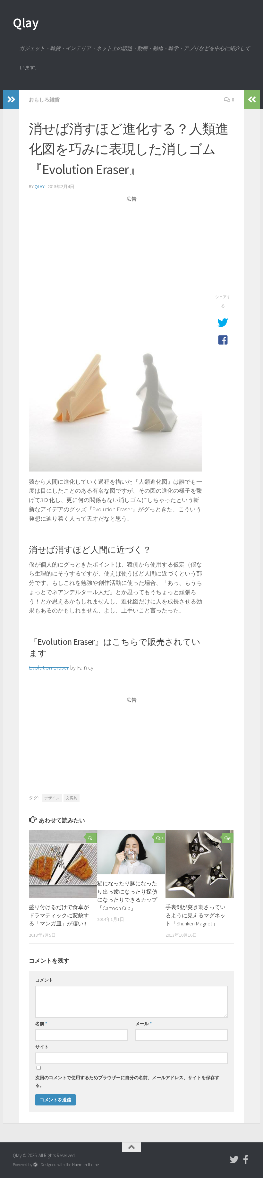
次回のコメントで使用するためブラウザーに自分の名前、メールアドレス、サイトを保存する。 (127, 1081)
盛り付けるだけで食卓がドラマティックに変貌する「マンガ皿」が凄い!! (59, 915)
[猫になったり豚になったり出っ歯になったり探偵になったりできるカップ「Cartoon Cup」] (131, 852)
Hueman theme (85, 1164)
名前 (41, 1023)
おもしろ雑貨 (44, 99)
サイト (42, 1047)
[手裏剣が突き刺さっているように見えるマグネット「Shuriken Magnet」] (199, 864)
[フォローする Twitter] (234, 1159)
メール (143, 1023)
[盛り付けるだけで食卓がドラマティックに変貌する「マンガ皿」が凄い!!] (63, 864)
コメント (44, 980)
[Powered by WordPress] (35, 1165)
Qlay (25, 22)
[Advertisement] (131, 247)
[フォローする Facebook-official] (245, 1159)
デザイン (52, 797)
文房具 (71, 797)
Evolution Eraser (49, 667)
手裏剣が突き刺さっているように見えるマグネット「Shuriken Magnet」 (195, 915)
